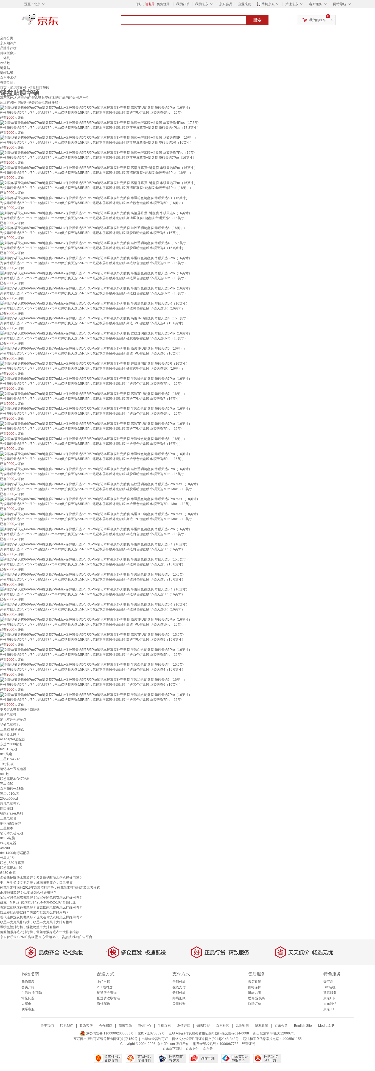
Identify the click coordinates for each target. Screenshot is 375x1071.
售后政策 (254, 982)
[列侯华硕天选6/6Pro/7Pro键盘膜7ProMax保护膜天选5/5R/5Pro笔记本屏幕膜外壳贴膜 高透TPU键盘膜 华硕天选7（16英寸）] (93, 393)
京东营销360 (48, 937)
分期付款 (179, 993)
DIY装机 (329, 987)
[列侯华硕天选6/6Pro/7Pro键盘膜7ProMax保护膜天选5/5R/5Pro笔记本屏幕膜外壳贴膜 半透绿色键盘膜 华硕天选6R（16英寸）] (94, 604)
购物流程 (28, 982)
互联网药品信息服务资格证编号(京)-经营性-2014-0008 (209, 1033)
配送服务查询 (107, 993)
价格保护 (254, 987)
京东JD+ (329, 1009)
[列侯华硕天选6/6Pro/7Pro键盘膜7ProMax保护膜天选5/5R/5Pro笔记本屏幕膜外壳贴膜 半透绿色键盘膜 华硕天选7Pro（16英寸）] (96, 378)
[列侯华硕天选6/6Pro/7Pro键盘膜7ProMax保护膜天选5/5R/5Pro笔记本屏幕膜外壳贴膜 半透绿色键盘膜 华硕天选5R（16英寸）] (94, 589)
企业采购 (244, 4)
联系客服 (28, 1009)
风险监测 (242, 1026)
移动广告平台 (82, 937)
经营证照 (248, 1044)
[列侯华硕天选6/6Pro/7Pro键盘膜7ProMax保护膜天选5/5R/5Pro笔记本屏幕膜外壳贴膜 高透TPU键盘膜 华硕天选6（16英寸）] (93, 348)
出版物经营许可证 (155, 1039)
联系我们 (66, 1026)
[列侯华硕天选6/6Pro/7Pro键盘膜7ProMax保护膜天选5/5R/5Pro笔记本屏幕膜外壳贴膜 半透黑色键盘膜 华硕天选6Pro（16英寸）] (96, 273)
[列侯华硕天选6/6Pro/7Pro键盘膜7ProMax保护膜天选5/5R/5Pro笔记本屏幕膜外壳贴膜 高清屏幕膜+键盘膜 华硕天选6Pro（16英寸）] (98, 167)
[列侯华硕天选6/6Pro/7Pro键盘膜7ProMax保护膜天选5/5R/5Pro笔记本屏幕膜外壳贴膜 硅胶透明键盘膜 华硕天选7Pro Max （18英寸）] (100, 484)
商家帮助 (125, 1026)
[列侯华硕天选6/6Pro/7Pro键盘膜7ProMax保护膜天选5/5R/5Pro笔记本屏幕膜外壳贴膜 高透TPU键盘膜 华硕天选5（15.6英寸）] (94, 634)
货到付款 (179, 982)
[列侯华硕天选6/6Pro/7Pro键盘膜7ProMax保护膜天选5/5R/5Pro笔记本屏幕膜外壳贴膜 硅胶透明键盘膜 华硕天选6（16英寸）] (93, 228)
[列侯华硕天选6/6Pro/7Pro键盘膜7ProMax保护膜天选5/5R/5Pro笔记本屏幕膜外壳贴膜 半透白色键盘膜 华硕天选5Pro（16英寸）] (96, 649)
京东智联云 (8, 937)
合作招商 (105, 1026)
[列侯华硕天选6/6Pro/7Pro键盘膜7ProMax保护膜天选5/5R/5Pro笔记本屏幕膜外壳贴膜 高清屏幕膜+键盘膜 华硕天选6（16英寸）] (96, 213)
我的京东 (201, 4)
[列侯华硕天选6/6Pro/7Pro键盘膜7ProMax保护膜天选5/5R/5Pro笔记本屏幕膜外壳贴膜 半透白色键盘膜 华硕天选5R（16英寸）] (94, 544)
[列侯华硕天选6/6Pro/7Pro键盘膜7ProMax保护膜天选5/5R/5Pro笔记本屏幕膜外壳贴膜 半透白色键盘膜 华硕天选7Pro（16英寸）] (96, 529)
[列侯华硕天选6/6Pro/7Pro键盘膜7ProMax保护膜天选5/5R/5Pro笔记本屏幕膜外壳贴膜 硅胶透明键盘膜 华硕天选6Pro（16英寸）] (96, 333)
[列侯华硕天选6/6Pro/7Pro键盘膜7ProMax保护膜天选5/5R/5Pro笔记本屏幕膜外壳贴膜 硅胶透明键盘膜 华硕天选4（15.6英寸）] (94, 243)
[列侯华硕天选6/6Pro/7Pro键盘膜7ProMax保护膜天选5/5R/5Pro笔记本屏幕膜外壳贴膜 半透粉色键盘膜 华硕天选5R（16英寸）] (94, 198)
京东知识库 (8, 43)
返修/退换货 (256, 998)
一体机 (5, 58)
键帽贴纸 (6, 73)
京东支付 (192, 1049)
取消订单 (254, 1004)
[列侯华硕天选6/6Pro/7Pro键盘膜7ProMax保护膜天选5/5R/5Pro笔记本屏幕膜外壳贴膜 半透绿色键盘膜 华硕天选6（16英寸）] (93, 438)
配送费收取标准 (108, 998)
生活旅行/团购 (31, 993)
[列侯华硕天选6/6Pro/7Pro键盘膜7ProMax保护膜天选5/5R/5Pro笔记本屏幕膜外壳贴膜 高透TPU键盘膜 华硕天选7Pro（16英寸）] (96, 423)
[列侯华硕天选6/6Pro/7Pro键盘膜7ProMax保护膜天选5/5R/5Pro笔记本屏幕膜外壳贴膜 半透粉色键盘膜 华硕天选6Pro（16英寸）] (96, 288)
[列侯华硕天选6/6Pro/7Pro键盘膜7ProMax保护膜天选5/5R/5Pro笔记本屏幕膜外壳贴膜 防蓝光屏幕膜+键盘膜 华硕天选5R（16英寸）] (99, 138)
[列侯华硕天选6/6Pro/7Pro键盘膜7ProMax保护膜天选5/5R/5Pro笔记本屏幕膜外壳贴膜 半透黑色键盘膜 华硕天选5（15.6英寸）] (94, 559)
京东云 (208, 1049)
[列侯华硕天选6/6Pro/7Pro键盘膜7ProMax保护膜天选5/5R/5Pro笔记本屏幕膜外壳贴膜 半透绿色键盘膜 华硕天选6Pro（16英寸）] (96, 258)
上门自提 (103, 982)
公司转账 (179, 1004)
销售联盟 (203, 1026)
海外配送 (103, 1004)
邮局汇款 (179, 998)
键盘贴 (5, 68)
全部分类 (6, 38)
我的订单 (182, 4)
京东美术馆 (8, 78)
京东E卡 (329, 998)
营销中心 (144, 1026)
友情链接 (183, 1026)
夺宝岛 (328, 982)
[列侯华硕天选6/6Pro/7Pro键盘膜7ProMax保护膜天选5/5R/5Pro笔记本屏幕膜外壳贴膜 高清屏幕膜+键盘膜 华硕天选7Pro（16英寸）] (98, 183)
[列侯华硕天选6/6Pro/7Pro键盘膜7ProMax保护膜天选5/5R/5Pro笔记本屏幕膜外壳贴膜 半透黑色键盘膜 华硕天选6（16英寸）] (93, 679)
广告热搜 (65, 937)
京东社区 (222, 1026)
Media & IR (326, 1026)
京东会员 (225, 4)
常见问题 (28, 998)
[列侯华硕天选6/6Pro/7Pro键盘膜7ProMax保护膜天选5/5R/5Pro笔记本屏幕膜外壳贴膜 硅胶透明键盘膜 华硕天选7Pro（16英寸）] (96, 469)
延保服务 (330, 993)
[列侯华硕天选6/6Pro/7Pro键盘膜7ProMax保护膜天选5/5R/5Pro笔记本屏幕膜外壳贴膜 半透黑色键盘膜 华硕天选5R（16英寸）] (94, 303)
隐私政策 (261, 1026)
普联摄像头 (8, 53)
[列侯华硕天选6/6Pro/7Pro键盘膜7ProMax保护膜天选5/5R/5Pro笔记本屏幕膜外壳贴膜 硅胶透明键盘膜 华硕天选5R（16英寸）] (94, 363)
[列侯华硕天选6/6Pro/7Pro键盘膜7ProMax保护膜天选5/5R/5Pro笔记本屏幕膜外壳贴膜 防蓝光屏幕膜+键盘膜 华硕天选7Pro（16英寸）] (100, 152)
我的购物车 (317, 20)
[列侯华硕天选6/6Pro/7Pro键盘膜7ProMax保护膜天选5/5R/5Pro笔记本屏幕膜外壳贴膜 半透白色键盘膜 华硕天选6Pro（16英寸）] (96, 409)
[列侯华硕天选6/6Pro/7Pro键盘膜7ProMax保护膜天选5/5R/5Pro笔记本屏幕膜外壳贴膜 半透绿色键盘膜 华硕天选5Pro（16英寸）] (96, 454)
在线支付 (179, 987)
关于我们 (47, 1026)
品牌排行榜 (8, 48)
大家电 (26, 1004)
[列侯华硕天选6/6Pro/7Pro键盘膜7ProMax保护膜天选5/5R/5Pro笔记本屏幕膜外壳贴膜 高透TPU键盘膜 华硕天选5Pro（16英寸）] (96, 619)
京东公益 (281, 1026)
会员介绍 (28, 987)
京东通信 (330, 1004)
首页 (3, 88)
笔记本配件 (18, 88)
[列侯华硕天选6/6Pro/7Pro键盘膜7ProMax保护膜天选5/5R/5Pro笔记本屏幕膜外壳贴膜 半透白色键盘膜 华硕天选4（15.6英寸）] (94, 664)
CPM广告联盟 (27, 937)
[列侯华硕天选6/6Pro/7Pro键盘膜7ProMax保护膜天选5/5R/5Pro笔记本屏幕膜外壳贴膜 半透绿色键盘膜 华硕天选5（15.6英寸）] (94, 574)
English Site (303, 1026)
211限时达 (105, 987)
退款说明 (254, 993)
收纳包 (5, 63)
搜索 (257, 20)
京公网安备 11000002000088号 (109, 1033)
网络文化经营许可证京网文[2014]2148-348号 (205, 1039)
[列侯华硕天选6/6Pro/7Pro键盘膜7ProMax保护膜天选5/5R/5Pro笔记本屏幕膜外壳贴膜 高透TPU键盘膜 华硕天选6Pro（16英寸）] (96, 107)
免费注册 (163, 4)
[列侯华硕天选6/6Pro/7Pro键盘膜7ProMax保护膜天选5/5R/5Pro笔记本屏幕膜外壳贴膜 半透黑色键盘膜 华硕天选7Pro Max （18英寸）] (100, 499)
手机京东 (268, 4)
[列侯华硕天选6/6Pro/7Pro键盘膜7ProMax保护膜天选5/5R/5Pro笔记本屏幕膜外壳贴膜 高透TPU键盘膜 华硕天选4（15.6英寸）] (94, 318)
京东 (58, 22)
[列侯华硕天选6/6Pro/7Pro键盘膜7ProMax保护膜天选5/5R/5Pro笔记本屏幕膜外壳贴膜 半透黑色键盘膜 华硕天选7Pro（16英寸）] (96, 694)
